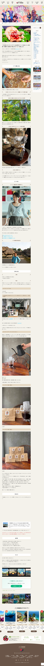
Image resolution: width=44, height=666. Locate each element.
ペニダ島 (35, 54)
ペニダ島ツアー (23, 656)
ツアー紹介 (8, 2)
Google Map (19, 323)
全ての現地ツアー (8, 656)
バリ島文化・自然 (4, 590)
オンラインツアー (10, 590)
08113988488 (36, 637)
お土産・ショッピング (36, 42)
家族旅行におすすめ (36, 44)
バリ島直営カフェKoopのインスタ (8, 236)
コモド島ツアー (21, 657)
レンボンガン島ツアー (16, 656)
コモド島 (35, 56)
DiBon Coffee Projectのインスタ (7, 235)
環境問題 (35, 47)
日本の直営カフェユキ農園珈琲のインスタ (9, 238)
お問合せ (42, 2)
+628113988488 (26, 637)
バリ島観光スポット (36, 39)
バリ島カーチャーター (29, 657)
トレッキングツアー (14, 657)
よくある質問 (37, 2)
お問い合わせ (37, 655)
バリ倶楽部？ (3, 2)
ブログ (32, 2)
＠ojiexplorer (17, 48)
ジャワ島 (35, 57)
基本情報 (35, 33)
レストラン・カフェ (36, 41)
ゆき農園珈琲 (11, 318)
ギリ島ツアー (30, 656)
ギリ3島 (35, 55)
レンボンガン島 (36, 53)
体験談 (12, 2)
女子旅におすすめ (36, 45)
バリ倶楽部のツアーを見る (16, 586)
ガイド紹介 (28, 2)
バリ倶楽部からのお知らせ (37, 35)
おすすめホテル (36, 40)
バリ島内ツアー (36, 656)
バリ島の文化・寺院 (36, 38)
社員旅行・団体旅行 (36, 46)
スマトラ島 (35, 32)
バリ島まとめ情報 (36, 34)
